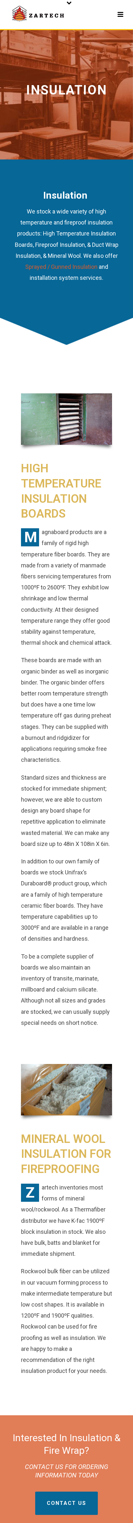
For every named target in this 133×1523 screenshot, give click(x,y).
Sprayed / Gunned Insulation (61, 266)
